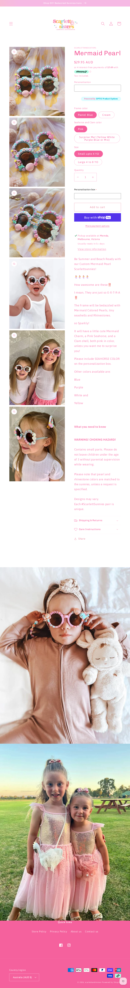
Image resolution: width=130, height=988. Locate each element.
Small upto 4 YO (88, 153)
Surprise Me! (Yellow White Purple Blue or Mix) (97, 138)
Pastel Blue (85, 114)
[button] (11, 24)
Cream (106, 114)
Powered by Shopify (111, 982)
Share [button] (81, 538)
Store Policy (39, 931)
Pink (81, 129)
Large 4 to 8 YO (88, 162)
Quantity (79, 170)
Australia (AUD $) (22, 977)
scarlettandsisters (93, 982)
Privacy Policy (58, 931)
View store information (92, 249)
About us (76, 931)
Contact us (91, 931)
